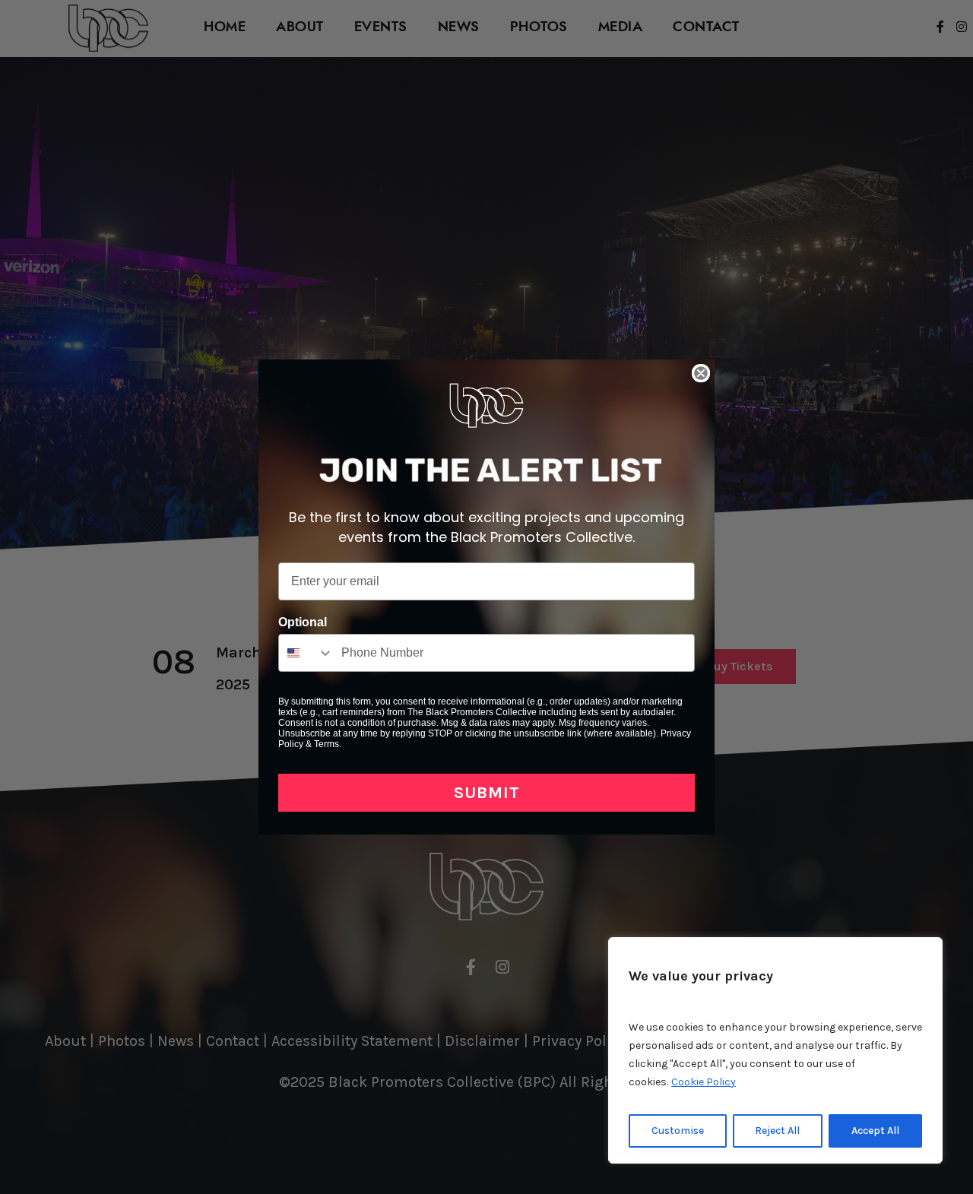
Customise (677, 1130)
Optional (302, 622)
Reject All (777, 1130)
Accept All (875, 1130)
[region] (775, 1050)
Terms (326, 744)
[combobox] (306, 653)
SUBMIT (487, 793)
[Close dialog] (700, 373)
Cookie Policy (703, 1081)
